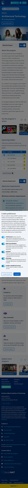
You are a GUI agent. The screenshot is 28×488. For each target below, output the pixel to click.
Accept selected (7, 274)
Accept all (17, 274)
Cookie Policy (18, 232)
